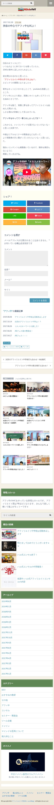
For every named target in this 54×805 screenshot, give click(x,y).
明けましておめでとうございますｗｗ (33, 544)
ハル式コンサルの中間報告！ (30, 566)
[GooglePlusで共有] (26, 55)
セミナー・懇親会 (10, 715)
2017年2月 (6, 668)
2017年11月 (7, 632)
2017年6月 (6, 653)
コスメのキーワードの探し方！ (27, 326)
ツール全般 (7, 720)
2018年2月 (6, 627)
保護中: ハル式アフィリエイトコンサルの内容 (33, 580)
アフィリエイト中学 (12, 347)
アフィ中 (8, 311)
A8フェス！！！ (21, 335)
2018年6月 (6, 617)
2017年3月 (6, 663)
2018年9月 (6, 611)
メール (8, 279)
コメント (8, 249)
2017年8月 (6, 648)
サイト (7, 289)
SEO (3, 689)
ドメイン (6, 726)
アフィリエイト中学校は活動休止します (30, 317)
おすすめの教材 (9, 695)
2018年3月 (6, 622)
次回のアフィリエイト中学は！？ (28, 321)
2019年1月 (6, 606)
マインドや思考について (13, 731)
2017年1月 (6, 673)
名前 (7, 269)
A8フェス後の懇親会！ (24, 331)
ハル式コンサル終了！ (27, 554)
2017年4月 (6, 658)
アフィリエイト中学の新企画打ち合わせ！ (31, 366)
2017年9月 (6, 642)
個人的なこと (8, 736)
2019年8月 (6, 601)
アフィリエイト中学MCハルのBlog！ (23, 801)
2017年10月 (7, 637)
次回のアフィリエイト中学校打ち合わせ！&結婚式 (25, 359)
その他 (5, 700)
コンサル (6, 710)
